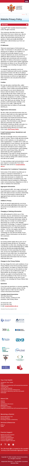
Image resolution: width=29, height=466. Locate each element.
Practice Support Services (8, 440)
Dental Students (5, 418)
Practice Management (7, 439)
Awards (3, 401)
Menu (26, 1)
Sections (5, 24)
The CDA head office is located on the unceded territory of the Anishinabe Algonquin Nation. (14, 449)
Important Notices (7, 461)
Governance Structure (7, 404)
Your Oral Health (6, 380)
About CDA (4, 398)
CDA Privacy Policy (13, 129)
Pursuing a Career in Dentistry (9, 419)
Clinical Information (6, 436)
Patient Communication (7, 437)
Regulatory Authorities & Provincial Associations (14, 385)
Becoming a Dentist (7, 414)
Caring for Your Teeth (7, 382)
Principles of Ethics (6, 407)
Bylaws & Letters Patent (7, 434)
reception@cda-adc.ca (11, 306)
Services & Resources (8, 422)
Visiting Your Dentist (6, 388)
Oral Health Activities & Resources (10, 389)
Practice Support (6, 432)
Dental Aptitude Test (7, 416)
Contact (3, 402)
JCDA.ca (3, 425)
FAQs (2, 384)
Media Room (4, 405)
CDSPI (2, 426)
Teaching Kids (4, 387)
